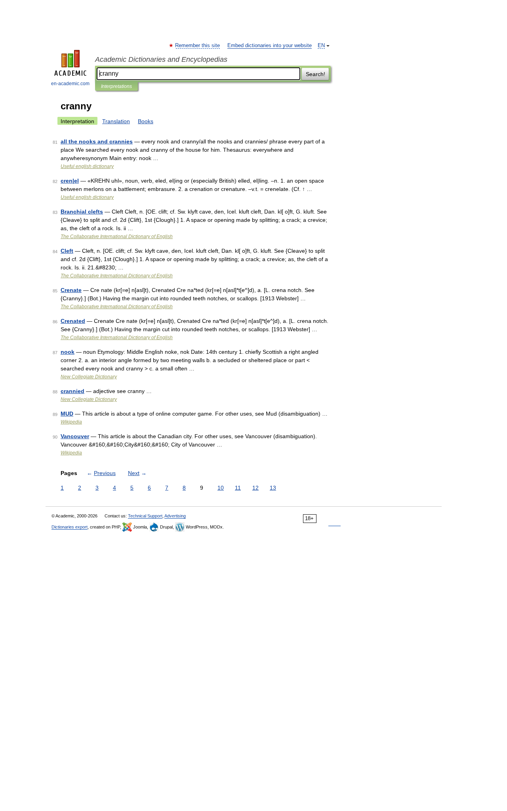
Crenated (73, 321)
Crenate (71, 290)
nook (67, 352)
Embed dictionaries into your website (269, 45)
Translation (116, 121)
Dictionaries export (69, 527)
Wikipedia (71, 422)
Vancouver (75, 436)
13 (273, 488)
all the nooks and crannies (97, 141)
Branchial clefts (82, 211)
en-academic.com (70, 83)
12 (255, 488)
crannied (72, 391)
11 (238, 488)
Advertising (175, 515)
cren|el (70, 180)
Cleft (67, 251)
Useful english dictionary (87, 166)
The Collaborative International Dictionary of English (117, 236)
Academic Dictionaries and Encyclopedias (161, 59)
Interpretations (116, 86)
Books (145, 121)
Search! (315, 74)
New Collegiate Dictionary (89, 377)
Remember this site (198, 45)
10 (220, 488)
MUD (67, 413)
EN (321, 45)
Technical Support (145, 515)
